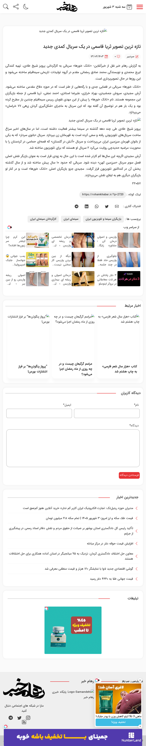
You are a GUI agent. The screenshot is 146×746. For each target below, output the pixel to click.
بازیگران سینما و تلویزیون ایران (103, 219)
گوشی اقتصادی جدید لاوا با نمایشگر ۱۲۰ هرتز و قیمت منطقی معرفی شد (89, 568)
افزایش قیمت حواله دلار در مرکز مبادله (110, 543)
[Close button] (140, 680)
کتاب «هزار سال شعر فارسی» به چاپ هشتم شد (119, 369)
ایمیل (67, 405)
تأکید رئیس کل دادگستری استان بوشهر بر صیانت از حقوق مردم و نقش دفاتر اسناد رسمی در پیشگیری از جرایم (71, 531)
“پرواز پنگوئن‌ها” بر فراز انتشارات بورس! (32, 369)
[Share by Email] (116, 206)
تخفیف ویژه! (118, 722)
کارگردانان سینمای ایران (43, 219)
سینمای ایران (70, 219)
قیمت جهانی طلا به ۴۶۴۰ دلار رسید (111, 578)
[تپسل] (46, 608)
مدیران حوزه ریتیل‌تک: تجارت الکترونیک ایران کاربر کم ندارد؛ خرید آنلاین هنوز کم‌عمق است (78, 508)
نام (136, 405)
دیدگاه (134, 425)
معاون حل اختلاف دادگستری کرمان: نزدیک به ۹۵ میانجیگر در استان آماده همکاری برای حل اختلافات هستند (71, 556)
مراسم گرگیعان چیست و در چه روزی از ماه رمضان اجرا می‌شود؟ (75, 369)
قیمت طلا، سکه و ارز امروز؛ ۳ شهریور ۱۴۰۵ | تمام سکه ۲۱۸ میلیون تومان (89, 518)
